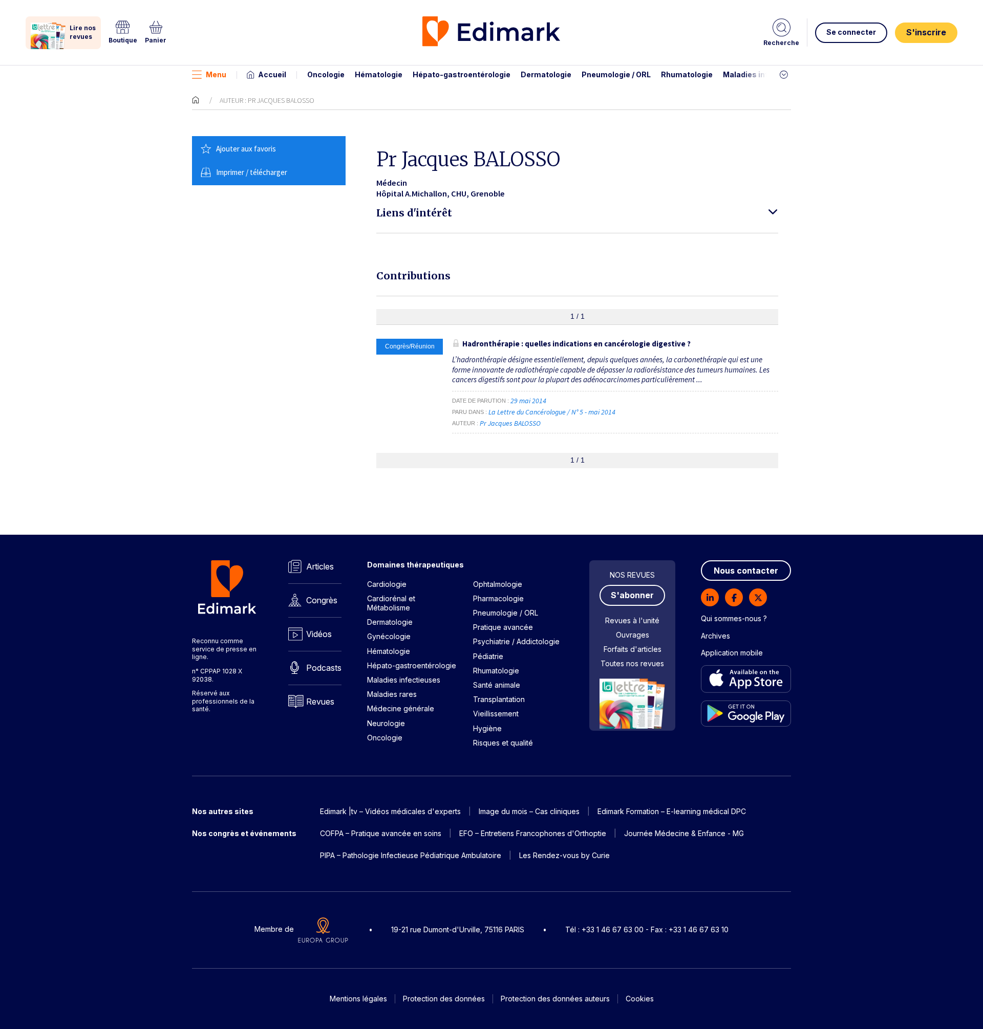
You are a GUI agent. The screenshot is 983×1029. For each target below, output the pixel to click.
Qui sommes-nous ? (734, 618)
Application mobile (732, 652)
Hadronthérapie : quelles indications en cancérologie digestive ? (576, 343)
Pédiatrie (488, 656)
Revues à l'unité (632, 620)
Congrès (321, 600)
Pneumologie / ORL (616, 74)
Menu (216, 74)
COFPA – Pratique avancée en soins (380, 833)
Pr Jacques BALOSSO (510, 423)
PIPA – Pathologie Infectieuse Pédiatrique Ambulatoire (410, 855)
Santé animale (496, 685)
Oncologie (326, 74)
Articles (320, 566)
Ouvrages (632, 634)
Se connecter (851, 32)
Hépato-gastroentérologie (461, 74)
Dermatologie (546, 74)
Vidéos (319, 634)
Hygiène (487, 728)
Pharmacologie (498, 598)
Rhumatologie (687, 74)
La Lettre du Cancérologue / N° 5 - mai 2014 (552, 412)
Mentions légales (358, 998)
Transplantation (499, 699)
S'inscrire (926, 32)
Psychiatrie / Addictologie (516, 641)
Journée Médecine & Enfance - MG (684, 833)
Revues (320, 701)
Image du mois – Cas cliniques (529, 811)
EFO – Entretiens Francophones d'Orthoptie (532, 833)
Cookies (640, 998)
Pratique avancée (503, 627)
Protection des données (444, 998)
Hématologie (378, 74)
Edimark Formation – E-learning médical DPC (671, 811)
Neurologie (386, 723)
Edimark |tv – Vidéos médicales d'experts (390, 811)
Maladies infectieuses (764, 74)
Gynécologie (389, 636)
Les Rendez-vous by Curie (564, 855)
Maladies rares (392, 694)
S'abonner (632, 595)
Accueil (272, 74)
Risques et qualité (503, 742)
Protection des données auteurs (555, 998)
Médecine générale (400, 708)
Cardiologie (387, 584)
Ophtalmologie (497, 584)
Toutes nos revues (632, 663)
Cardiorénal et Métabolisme (391, 603)
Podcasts (323, 668)
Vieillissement (496, 713)
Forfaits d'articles (632, 649)
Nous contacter (746, 570)
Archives (715, 635)
